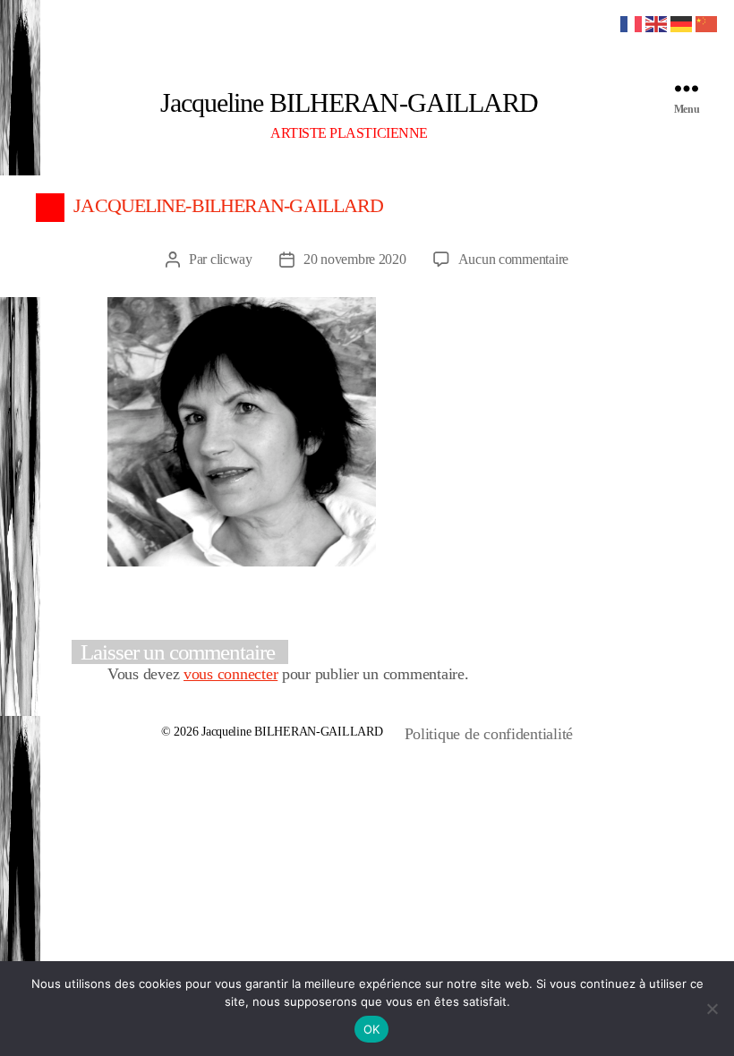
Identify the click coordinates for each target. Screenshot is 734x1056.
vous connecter (230, 674)
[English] (657, 22)
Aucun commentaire (513, 259)
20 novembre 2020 (354, 259)
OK (371, 1029)
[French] (632, 22)
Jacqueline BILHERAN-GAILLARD (348, 102)
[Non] (712, 1009)
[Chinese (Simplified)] (707, 22)
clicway (231, 259)
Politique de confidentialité (489, 734)
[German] (682, 22)
